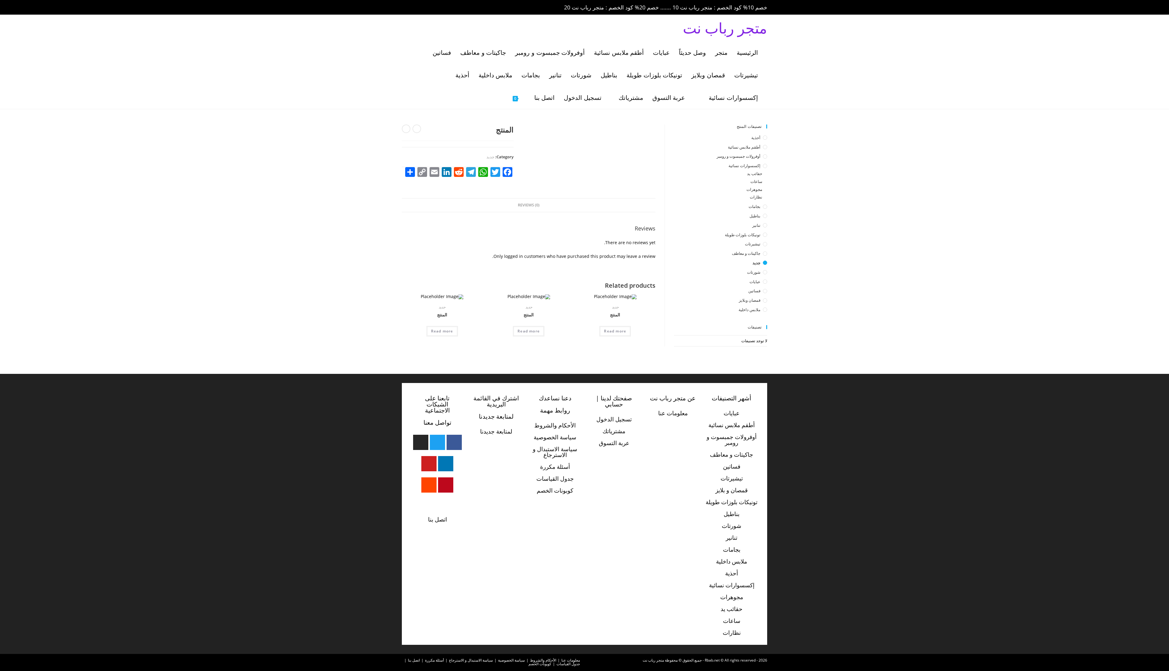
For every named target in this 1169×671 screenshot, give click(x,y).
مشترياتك (613, 431)
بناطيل (754, 216)
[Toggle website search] (499, 97)
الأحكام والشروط (555, 425)
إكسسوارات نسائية (744, 165)
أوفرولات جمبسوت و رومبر (738, 156)
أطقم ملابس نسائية (744, 147)
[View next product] (406, 129)
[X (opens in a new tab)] (406, 7)
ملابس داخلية (749, 309)
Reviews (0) (528, 205)
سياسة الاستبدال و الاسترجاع (555, 452)
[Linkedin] (445, 463)
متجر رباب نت (725, 28)
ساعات (756, 181)
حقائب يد (754, 173)
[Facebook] (454, 442)
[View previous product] (416, 129)
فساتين (754, 290)
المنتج (615, 315)
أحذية (755, 137)
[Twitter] (437, 442)
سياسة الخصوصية (555, 437)
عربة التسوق (614, 443)
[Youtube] (429, 463)
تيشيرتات (752, 244)
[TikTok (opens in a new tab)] (456, 7)
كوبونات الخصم (555, 490)
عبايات (754, 281)
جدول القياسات (555, 479)
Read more (615, 331)
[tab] (528, 205)
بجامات (754, 206)
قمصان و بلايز (731, 490)
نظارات (756, 197)
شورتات (753, 272)
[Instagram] (420, 442)
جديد (490, 157)
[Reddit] (429, 485)
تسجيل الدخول (614, 419)
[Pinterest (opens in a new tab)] (423, 7)
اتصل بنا (437, 519)
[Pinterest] (445, 485)
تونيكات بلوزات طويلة (742, 234)
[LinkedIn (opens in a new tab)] (440, 7)
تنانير (756, 225)
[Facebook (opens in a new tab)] (414, 7)
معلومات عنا (673, 413)
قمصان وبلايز (749, 300)
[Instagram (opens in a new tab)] (431, 7)
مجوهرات (754, 189)
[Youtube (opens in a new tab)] (448, 7)
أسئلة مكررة (555, 467)
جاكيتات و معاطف (746, 253)
